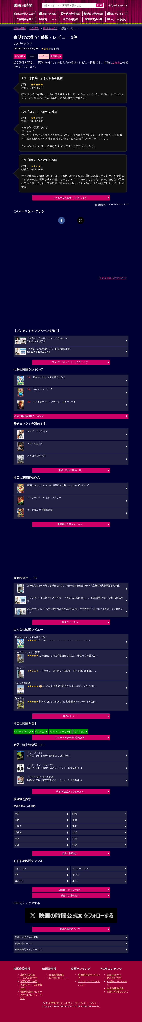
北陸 (74, 832)
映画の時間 (20, 28)
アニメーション (80, 868)
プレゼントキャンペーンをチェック (70, 362)
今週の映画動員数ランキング (28, 416)
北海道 (18, 826)
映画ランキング (118, 13)
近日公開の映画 (95, 13)
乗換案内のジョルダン (60, 1003)
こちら (116, 62)
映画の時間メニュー (25, 13)
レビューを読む (118, 19)
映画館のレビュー (59, 978)
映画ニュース (49, 19)
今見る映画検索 (116, 5)
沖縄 (74, 845)
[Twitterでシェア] (80, 220)
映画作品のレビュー (31, 991)
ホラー (75, 881)
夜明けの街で (50, 28)
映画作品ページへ (24, 943)
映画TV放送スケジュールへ (70, 791)
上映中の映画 (49, 13)
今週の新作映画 (72, 13)
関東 (74, 814)
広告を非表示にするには (112, 278)
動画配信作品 (95, 19)
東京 (17, 814)
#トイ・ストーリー (59, 731)
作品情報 (34, 28)
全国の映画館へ (70, 853)
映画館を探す (26, 19)
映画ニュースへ (70, 622)
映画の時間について (70, 929)
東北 (74, 826)
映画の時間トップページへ (28, 949)
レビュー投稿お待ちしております (70, 197)
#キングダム (79, 731)
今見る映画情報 (115, 988)
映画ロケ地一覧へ (70, 895)
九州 (17, 845)
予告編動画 (72, 19)
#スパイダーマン (22, 731)
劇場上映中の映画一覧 (70, 470)
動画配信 (55, 56)
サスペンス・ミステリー (26, 48)
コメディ (19, 881)
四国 (74, 838)
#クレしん (40, 731)
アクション (20, 868)
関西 (17, 820)
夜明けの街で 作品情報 (26, 937)
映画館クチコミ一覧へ (70, 889)
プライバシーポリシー (87, 1003)
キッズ (75, 874)
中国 (17, 838)
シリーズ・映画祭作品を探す (70, 737)
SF (16, 874)
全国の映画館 (56, 974)
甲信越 (18, 832)
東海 (74, 820)
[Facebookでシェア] (61, 220)
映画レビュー (70, 716)
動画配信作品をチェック (70, 524)
